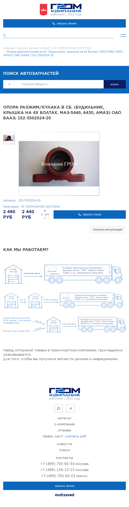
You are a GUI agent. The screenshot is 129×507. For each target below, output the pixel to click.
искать (115, 84)
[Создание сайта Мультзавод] (64, 495)
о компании (64, 424)
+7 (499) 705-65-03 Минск (64, 476)
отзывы (64, 430)
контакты (64, 458)
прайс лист (64, 436)
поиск (64, 450)
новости (64, 444)
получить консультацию (107, 229)
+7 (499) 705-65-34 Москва (64, 464)
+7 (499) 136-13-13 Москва (64, 470)
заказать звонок (66, 23)
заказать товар (92, 214)
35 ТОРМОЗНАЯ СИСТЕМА (40, 206)
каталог (65, 418)
